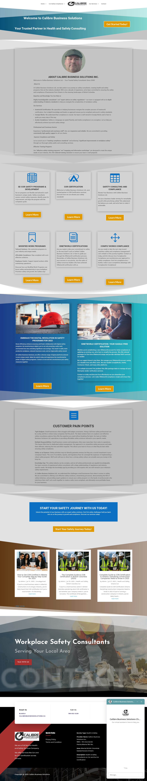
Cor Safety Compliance (56, 4)
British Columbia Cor (73, 584)
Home (43, 4)
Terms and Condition (54, 742)
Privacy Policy (51, 739)
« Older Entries (20, 606)
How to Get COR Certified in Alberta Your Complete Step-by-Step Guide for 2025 (32, 577)
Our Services (93, 4)
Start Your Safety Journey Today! (73, 529)
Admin (23, 581)
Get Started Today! (116, 24)
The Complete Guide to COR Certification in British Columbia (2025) (73, 577)
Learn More (32, 214)
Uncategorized (41, 581)
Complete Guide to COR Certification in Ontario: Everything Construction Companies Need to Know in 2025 (115, 577)
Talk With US (23, 662)
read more (32, 594)
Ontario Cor (115, 584)
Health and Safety (82, 581)
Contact (103, 4)
